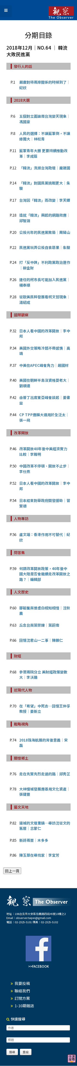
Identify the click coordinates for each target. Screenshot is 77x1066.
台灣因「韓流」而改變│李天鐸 (44, 200)
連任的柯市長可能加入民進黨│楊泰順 (44, 282)
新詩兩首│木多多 (33, 840)
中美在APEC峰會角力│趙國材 (44, 365)
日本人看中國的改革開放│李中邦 (44, 333)
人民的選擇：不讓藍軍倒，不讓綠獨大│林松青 (44, 136)
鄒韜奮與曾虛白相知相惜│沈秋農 (44, 610)
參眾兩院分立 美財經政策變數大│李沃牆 (43, 674)
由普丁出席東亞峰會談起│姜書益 (44, 400)
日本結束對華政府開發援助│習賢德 (44, 503)
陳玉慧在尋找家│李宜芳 (39, 855)
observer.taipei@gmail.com (33, 918)
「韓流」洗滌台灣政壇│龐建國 (44, 167)
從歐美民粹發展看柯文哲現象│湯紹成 (44, 299)
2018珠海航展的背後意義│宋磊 (43, 742)
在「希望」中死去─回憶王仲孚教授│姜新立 (44, 708)
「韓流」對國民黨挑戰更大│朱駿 (44, 185)
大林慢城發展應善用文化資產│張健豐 (44, 791)
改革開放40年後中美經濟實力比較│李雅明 (43, 451)
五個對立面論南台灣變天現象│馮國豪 (44, 118)
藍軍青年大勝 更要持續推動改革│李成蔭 (43, 153)
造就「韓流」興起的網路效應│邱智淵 (44, 217)
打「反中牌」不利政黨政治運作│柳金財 (44, 265)
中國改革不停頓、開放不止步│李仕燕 (44, 468)
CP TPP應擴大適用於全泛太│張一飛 (44, 417)
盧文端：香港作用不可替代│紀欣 (44, 537)
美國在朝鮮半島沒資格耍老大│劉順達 (44, 382)
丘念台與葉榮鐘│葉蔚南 (39, 625)
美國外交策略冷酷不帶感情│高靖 (44, 350)
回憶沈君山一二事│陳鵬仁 (41, 640)
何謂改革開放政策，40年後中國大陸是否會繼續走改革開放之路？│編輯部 (44, 574)
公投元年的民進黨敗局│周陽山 (44, 232)
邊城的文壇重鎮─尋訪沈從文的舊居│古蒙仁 (44, 825)
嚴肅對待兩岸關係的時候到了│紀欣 (44, 84)
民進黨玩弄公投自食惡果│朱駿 (44, 247)
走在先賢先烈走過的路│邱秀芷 (44, 773)
